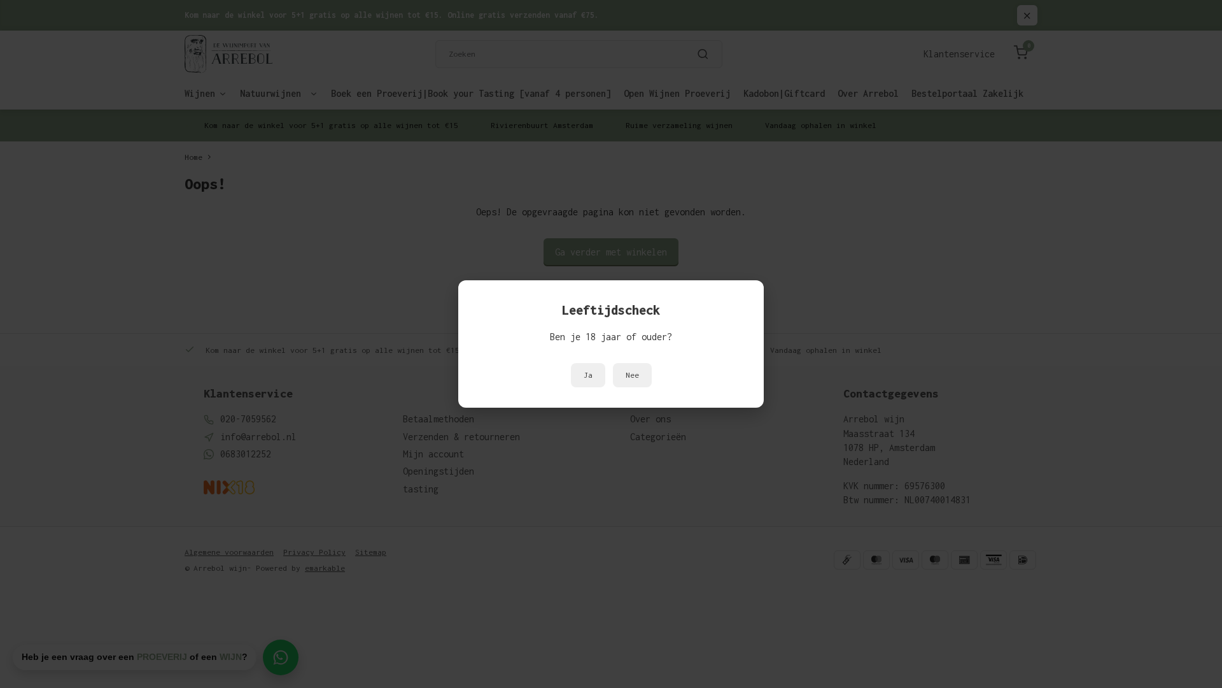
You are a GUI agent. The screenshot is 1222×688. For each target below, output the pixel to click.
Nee (632, 375)
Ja (588, 375)
